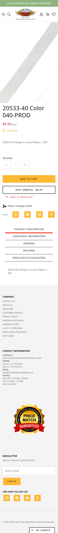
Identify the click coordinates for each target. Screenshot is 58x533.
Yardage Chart (11, 327)
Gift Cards (8, 338)
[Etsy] (27, 501)
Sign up (11, 484)
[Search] (10, 17)
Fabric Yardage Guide (20, 208)
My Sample (43, 530)
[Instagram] (7, 501)
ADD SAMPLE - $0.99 (29, 192)
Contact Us (9, 304)
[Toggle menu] (3, 17)
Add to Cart (29, 181)
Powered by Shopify (45, 525)
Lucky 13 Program (12, 331)
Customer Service (13, 315)
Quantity (7, 160)
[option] (29, 65)
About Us (7, 308)
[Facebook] (38, 501)
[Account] (40, 17)
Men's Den (8, 311)
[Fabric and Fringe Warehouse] (25, 17)
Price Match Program (14, 335)
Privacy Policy (11, 319)
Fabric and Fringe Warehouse (23, 525)
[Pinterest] (17, 501)
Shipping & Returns (13, 323)
